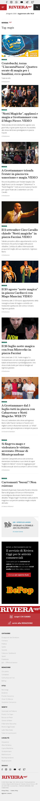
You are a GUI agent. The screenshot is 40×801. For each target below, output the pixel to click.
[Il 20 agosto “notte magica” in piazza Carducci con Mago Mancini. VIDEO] (20, 286)
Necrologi (5, 690)
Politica (4, 644)
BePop (4, 681)
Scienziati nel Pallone (9, 711)
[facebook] (6, 2)
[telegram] (27, 2)
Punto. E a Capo (7, 714)
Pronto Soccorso (8, 696)
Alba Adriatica (6, 745)
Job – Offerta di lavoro (9, 662)
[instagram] (11, 2)
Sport (4, 656)
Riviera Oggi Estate (8, 727)
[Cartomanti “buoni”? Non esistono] (20, 491)
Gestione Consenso (9, 702)
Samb (4, 647)
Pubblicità (5, 659)
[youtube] (21, 2)
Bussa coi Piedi (7, 717)
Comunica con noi (8, 678)
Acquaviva (5, 742)
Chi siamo (5, 671)
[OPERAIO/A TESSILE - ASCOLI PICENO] (20, 527)
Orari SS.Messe (7, 699)
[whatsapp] (16, 2)
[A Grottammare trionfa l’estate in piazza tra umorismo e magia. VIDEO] (20, 169)
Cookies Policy (14, 790)
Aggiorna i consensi (7, 793)
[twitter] (32, 2)
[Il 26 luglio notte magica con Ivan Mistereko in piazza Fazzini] (20, 345)
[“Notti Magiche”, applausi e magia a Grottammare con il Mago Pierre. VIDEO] (20, 112)
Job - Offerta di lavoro (22, 522)
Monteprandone (8, 758)
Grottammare (7, 751)
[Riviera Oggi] (20, 7)
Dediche (5, 693)
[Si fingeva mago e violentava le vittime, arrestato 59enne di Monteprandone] (20, 454)
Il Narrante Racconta (9, 724)
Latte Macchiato (7, 730)
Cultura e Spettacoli (9, 653)
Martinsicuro (6, 754)
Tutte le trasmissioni (9, 733)
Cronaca (5, 640)
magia (4, 59)
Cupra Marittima (7, 748)
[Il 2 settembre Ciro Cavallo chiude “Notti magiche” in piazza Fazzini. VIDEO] (20, 228)
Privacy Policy (5, 790)
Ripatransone (6, 761)
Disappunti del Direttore (10, 637)
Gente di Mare (7, 720)
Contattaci (5, 674)
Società (4, 650)
